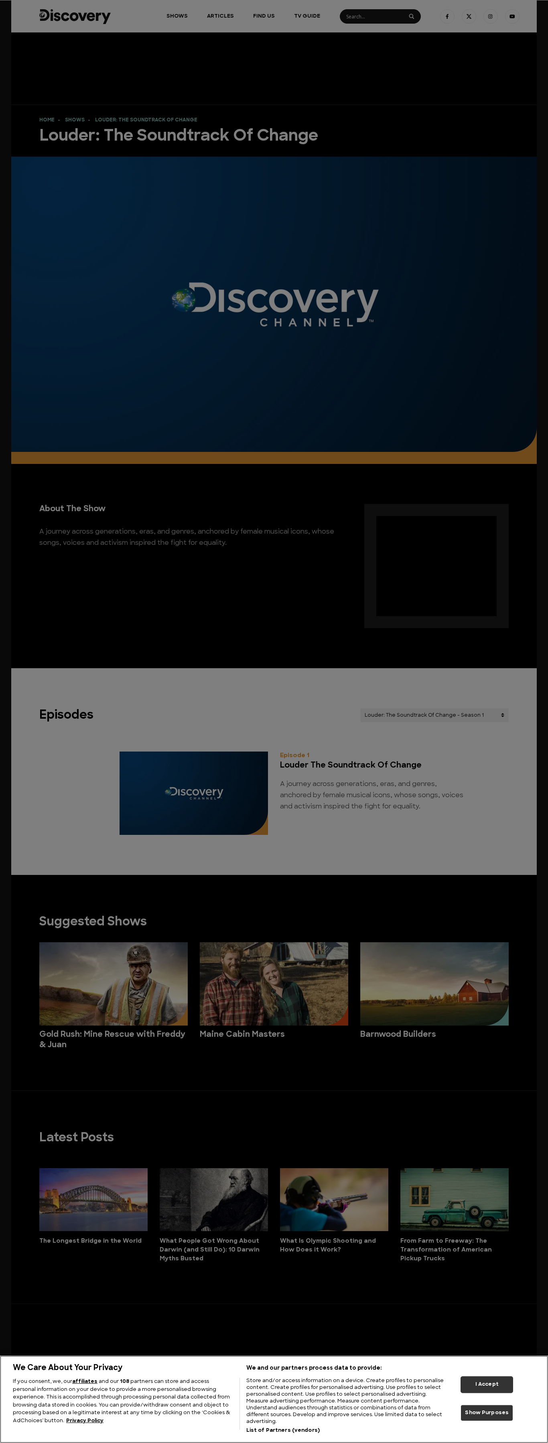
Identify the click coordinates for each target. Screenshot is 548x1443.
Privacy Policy (85, 1420)
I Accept (487, 1384)
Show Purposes (487, 1412)
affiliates (84, 1381)
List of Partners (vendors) (283, 1430)
